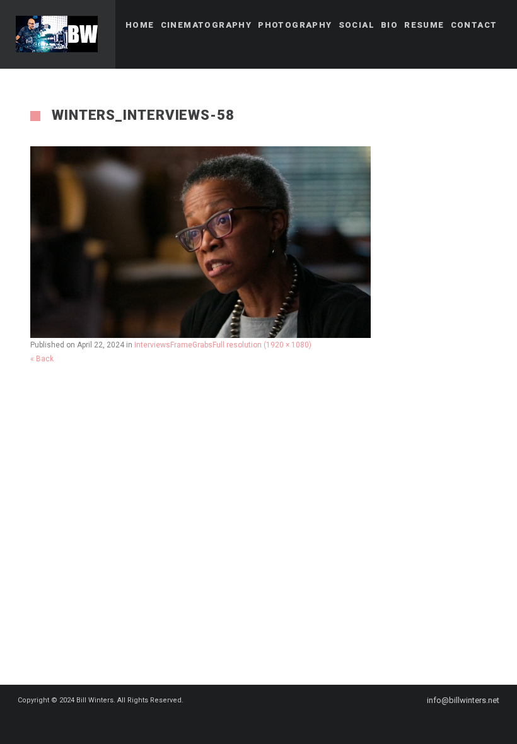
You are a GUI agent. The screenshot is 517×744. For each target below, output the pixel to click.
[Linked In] (286, 723)
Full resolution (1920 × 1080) (261, 344)
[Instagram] (263, 723)
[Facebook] (241, 723)
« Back (42, 358)
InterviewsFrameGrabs (173, 344)
